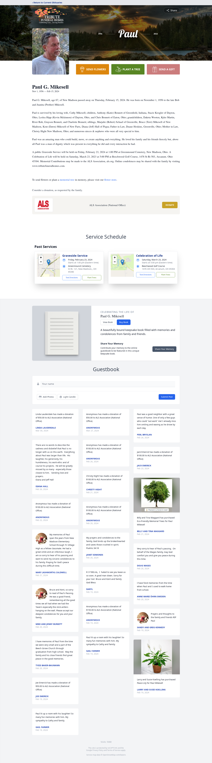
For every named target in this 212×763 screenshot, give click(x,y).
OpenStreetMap (109, 755)
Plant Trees (91, 277)
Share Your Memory (164, 349)
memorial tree (67, 179)
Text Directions (72, 277)
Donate (170, 205)
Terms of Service (114, 750)
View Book (108, 322)
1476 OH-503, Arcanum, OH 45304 (158, 269)
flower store (110, 179)
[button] (48, 262)
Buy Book (123, 322)
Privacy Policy (97, 750)
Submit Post (167, 396)
